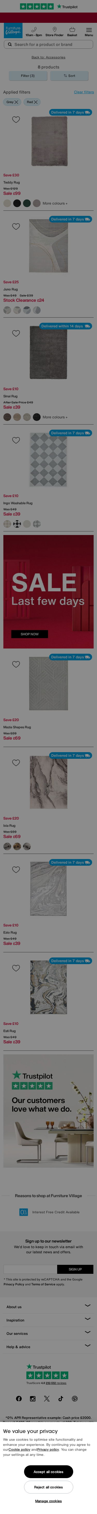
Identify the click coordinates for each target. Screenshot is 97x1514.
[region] (48, 1468)
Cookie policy (19, 1449)
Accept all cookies (48, 1471)
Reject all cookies (48, 1487)
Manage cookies (48, 1501)
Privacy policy (48, 1449)
